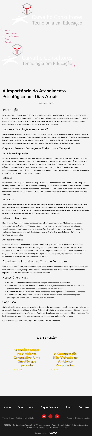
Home (7, 30)
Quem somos (11, 33)
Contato (8, 42)
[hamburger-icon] (1, 27)
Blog (7, 39)
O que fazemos (12, 36)
